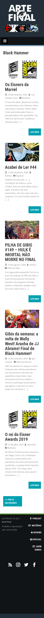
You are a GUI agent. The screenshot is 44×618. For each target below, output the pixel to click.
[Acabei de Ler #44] (22, 151)
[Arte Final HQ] (22, 12)
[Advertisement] (22, 592)
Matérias (26, 98)
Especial (20, 175)
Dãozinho (31, 444)
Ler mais (34, 132)
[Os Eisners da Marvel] (22, 69)
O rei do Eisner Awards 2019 (17, 437)
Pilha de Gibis (14, 268)
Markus (8, 175)
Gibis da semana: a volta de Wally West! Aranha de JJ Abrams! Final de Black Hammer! (22, 343)
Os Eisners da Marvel (17, 87)
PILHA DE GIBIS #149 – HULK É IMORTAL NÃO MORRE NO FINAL (20, 252)
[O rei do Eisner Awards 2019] (22, 419)
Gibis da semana (24, 361)
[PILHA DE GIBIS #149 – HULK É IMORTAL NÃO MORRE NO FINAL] (22, 229)
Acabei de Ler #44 (20, 167)
